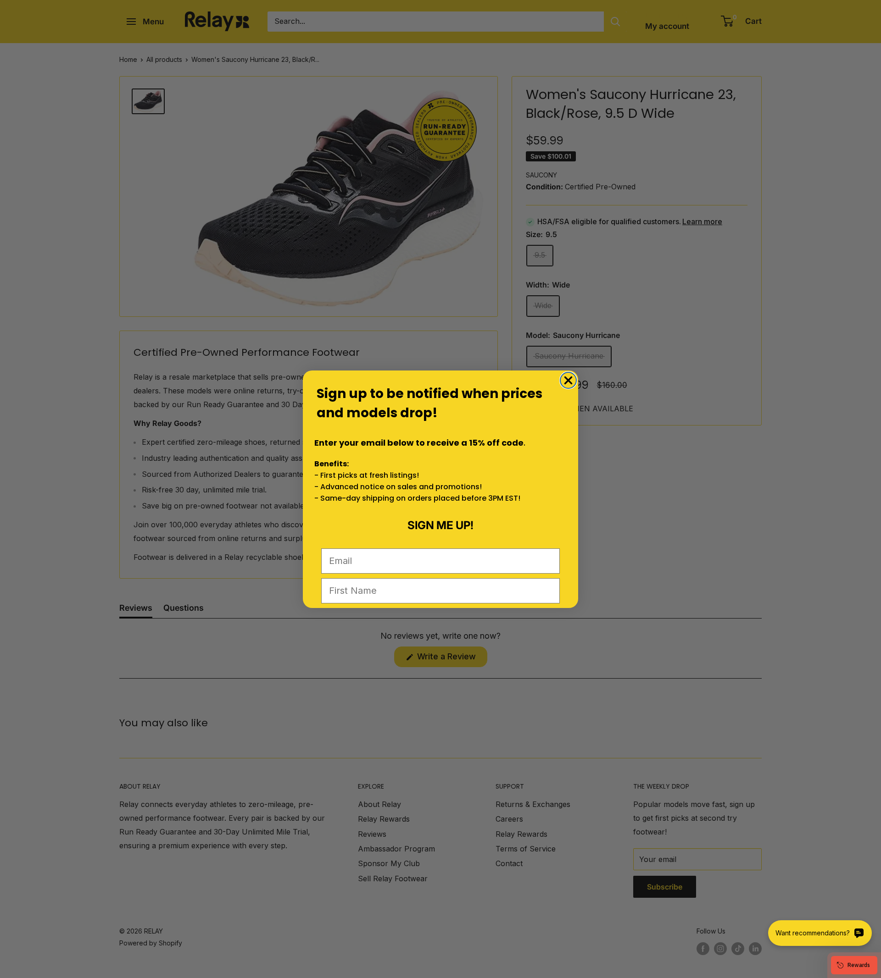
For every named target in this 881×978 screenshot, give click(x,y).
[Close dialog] (568, 380)
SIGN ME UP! (440, 525)
